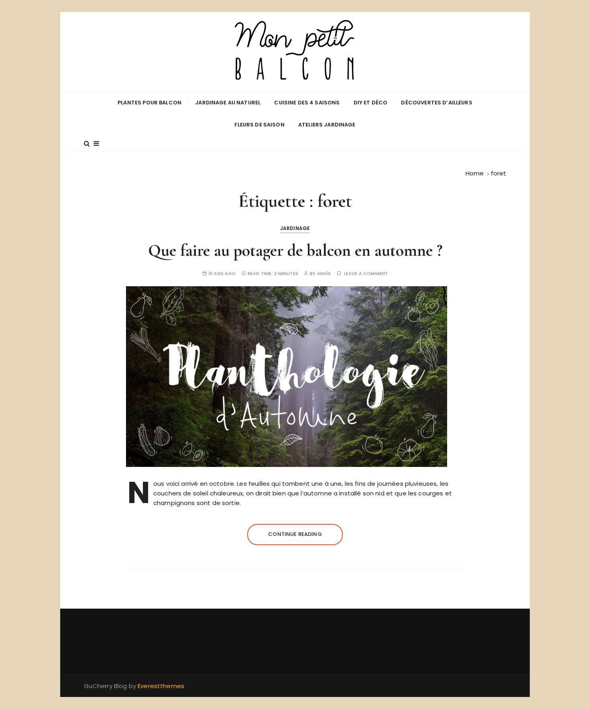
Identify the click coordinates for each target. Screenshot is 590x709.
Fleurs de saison (259, 124)
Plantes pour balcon (149, 102)
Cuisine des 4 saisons (307, 102)
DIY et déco (371, 102)
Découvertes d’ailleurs (436, 102)
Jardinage (295, 228)
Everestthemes (161, 686)
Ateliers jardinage (327, 124)
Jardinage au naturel (227, 102)
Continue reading (294, 534)
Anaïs (324, 273)
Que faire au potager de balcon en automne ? (295, 250)
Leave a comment (366, 273)
